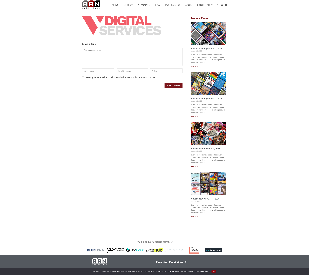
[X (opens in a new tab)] (222, 5)
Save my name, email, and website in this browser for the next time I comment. (121, 77)
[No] (306, 271)
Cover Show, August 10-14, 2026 (206, 98)
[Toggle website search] (217, 5)
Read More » (195, 66)
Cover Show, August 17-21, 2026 (206, 48)
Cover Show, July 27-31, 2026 (205, 198)
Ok (214, 271)
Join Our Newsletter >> (172, 262)
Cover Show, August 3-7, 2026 (205, 148)
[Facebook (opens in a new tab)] (226, 5)
